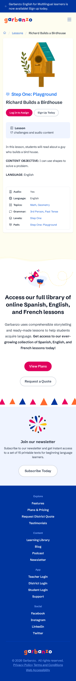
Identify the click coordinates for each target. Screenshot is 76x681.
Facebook (38, 613)
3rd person (37, 211)
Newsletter (38, 560)
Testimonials (38, 523)
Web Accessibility (38, 670)
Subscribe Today (38, 471)
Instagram (38, 620)
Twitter (38, 633)
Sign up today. (38, 8)
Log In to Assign (21, 113)
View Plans (38, 366)
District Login (38, 583)
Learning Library (38, 540)
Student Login (38, 590)
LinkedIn (38, 626)
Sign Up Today (46, 112)
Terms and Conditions (48, 665)
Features (38, 503)
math (33, 205)
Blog (38, 546)
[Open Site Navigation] (69, 19)
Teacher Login (38, 576)
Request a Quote (38, 381)
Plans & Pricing (38, 510)
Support (38, 596)
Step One (36, 218)
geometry (44, 205)
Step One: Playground (43, 224)
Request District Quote (38, 516)
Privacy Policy (23, 665)
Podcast (38, 553)
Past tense (51, 211)
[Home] (18, 20)
